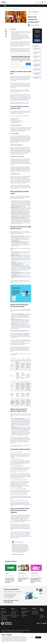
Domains (7, 573)
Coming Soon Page (13, 534)
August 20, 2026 (8, 575)
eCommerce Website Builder (6, 615)
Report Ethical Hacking (15, 615)
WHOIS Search (24, 612)
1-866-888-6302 (8, 602)
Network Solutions (14, 430)
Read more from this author (17, 554)
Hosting (2, 613)
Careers (41, 617)
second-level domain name (15, 342)
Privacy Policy (6, 630)
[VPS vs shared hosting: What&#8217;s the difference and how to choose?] (36, 568)
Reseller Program (35, 612)
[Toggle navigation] (45, 2)
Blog (9, 8)
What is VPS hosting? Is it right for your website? (23, 580)
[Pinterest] (6, 36)
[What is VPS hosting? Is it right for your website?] (23, 568)
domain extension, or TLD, (16, 309)
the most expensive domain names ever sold (22, 171)
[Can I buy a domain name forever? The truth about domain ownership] (10, 568)
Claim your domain (37, 40)
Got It (38, 637)
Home (6, 8)
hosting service (18, 96)
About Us (41, 614)
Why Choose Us (42, 616)
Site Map (23, 613)
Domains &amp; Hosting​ (22, 573)
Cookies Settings (31, 637)
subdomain (29, 95)
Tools (22, 616)
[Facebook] (6, 29)
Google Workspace (4, 616)
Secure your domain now (14, 298)
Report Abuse (13, 613)
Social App (25, 534)
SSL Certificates (3, 618)
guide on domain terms (25, 103)
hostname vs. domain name (15, 92)
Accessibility (13, 612)
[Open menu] (42, 5)
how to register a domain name (15, 446)
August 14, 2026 (21, 575)
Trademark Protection (4, 619)
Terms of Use (11, 630)
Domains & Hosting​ (15, 8)
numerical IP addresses (16, 78)
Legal (2, 630)
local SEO (21, 322)
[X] (6, 31)
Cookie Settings (14, 616)
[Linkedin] (6, 34)
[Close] (46, 637)
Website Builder (3, 612)
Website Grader (24, 615)
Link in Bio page (20, 535)
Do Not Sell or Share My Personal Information (22, 630)
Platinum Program (35, 613)
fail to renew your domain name (18, 473)
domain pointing (14, 188)
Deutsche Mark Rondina (35, 25)
